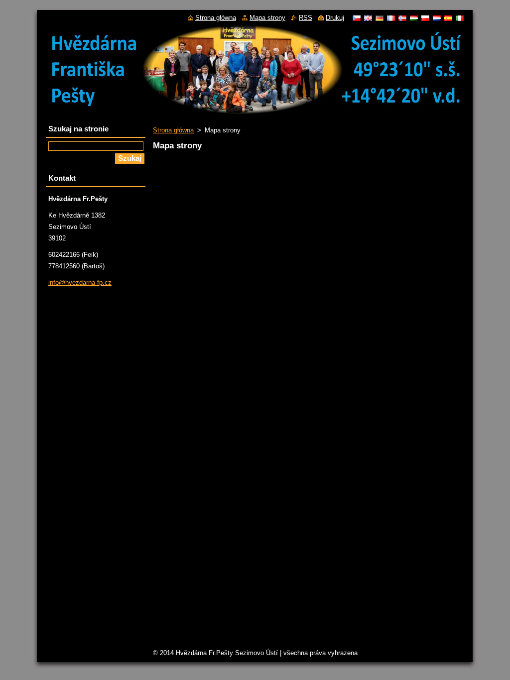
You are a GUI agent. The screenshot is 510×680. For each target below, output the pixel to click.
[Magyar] (414, 18)
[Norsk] (402, 18)
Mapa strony (267, 17)
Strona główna (173, 130)
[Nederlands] (437, 18)
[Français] (391, 18)
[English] (368, 18)
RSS (305, 17)
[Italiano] (460, 18)
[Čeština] (357, 18)
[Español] (448, 18)
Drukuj (335, 17)
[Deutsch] (379, 18)
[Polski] (425, 18)
